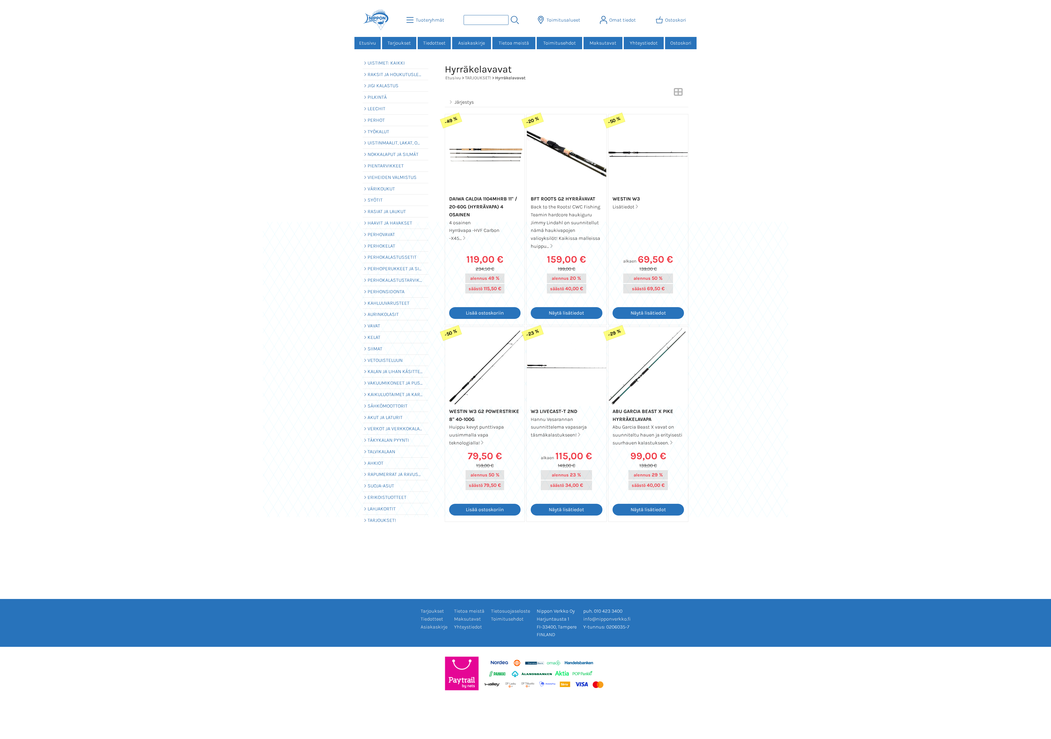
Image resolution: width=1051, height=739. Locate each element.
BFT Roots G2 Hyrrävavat (563, 199)
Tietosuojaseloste (510, 611)
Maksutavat (603, 43)
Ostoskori (680, 43)
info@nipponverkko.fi (607, 619)
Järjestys (464, 102)
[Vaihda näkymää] (678, 94)
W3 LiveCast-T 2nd (554, 411)
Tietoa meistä (514, 43)
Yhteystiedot (644, 43)
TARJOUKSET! (478, 77)
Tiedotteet (434, 43)
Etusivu (367, 43)
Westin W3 (626, 199)
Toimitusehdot (559, 43)
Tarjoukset (399, 43)
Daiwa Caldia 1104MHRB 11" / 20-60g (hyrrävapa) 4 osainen (483, 207)
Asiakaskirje (471, 43)
